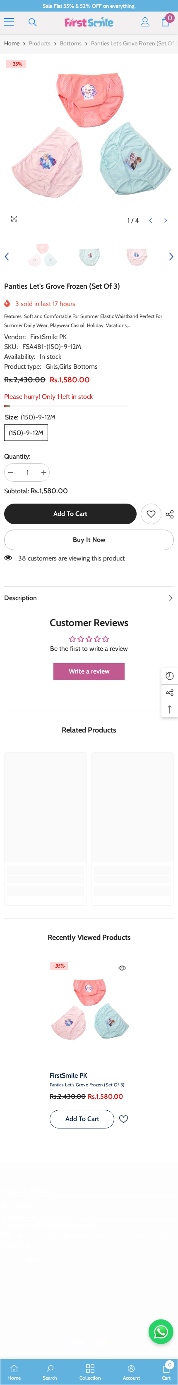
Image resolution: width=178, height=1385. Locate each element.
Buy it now (89, 540)
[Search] (33, 22)
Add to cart (70, 514)
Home (11, 43)
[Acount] (145, 21)
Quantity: (17, 456)
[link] (151, 514)
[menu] (9, 22)
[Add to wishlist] (123, 1119)
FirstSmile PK (48, 337)
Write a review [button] (89, 671)
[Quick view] (122, 968)
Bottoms (71, 43)
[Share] (167, 514)
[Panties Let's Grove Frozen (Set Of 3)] (89, 1013)
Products (40, 43)
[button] (150, 220)
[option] (89, 143)
